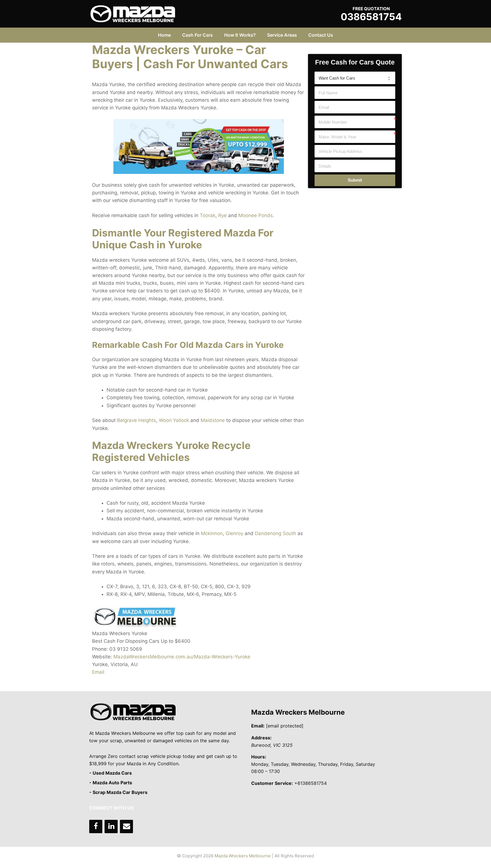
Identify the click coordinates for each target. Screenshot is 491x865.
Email (98, 672)
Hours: (258, 757)
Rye (222, 215)
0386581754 (371, 17)
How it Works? (240, 35)
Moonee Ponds (255, 215)
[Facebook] (95, 826)
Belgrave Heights (136, 420)
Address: (261, 738)
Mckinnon (212, 533)
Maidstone (213, 420)
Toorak (207, 215)
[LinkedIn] (111, 826)
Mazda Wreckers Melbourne (298, 712)
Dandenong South (275, 533)
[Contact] (126, 826)
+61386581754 (310, 783)
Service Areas (282, 35)
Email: (258, 726)
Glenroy (234, 533)
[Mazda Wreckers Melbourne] (132, 13)
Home (164, 35)
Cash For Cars (197, 35)
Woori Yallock (174, 420)
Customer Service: (272, 783)
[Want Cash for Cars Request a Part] (355, 78)
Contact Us (320, 35)
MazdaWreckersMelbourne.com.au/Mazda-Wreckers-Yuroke (181, 657)
